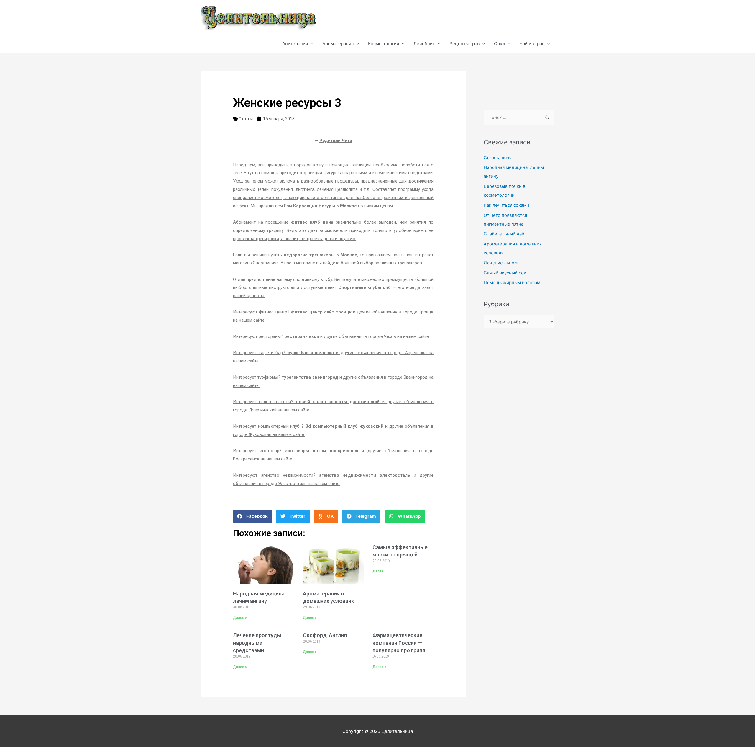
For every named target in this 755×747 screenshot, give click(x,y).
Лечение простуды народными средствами (257, 642)
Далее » (240, 618)
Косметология (383, 43)
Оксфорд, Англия (325, 635)
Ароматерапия (338, 43)
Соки (499, 43)
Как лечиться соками (506, 205)
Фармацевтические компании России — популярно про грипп (398, 642)
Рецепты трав (464, 43)
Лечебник (424, 43)
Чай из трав (531, 43)
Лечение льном (501, 263)
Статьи (246, 118)
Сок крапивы (497, 157)
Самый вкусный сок (505, 273)
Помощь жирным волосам (512, 282)
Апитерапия (295, 43)
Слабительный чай (504, 234)
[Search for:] (519, 117)
